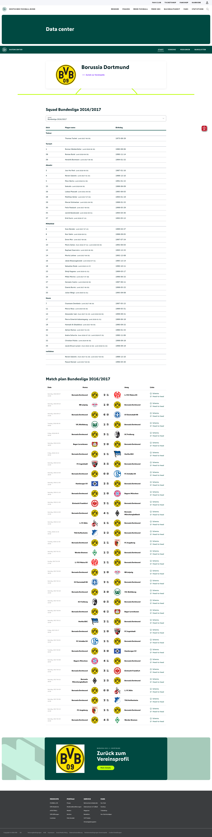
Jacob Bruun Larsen (73, 346)
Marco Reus (69, 309)
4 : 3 (106, 720)
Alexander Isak (71, 314)
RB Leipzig (83, 405)
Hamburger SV (82, 484)
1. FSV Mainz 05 (130, 395)
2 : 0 (106, 444)
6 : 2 (106, 611)
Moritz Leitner (70, 255)
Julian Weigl (70, 293)
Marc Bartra (69, 181)
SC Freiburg (129, 434)
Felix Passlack (70, 207)
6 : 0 (106, 414)
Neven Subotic (71, 176)
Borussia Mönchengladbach (132, 513)
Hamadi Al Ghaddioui (73, 325)
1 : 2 (106, 552)
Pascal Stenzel (70, 362)
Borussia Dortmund (80, 395)
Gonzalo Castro (71, 282)
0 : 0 (106, 473)
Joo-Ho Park (70, 170)
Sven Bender (70, 229)
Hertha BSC (129, 454)
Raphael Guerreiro (72, 250)
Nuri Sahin (69, 234)
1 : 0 (106, 405)
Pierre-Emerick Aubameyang (76, 319)
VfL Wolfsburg (82, 424)
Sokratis (68, 186)
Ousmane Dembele (73, 303)
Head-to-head (158, 396)
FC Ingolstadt (82, 464)
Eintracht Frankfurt (80, 503)
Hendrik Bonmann (72, 160)
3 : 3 (106, 464)
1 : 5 (106, 424)
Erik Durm (69, 218)
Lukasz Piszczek (71, 192)
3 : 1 (106, 434)
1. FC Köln (83, 523)
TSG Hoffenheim (81, 533)
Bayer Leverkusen (80, 444)
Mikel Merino (70, 277)
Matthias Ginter (71, 197)
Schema (156, 393)
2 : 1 (106, 395)
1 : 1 (106, 454)
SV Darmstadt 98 (131, 415)
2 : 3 (106, 680)
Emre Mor (69, 239)
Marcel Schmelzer (72, 202)
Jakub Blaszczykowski (73, 261)
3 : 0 (106, 592)
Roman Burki (70, 154)
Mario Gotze (70, 245)
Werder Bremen (81, 553)
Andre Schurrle (71, 335)
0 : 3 (106, 602)
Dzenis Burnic (70, 287)
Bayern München (131, 493)
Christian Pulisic (71, 340)
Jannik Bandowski (72, 213)
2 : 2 (106, 533)
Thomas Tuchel (71, 138)
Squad (49, 117)
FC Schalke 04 (130, 474)
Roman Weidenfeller (73, 149)
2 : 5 (106, 483)
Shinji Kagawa (70, 271)
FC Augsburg (129, 543)
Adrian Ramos (70, 330)
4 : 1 (106, 513)
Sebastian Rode (71, 266)
